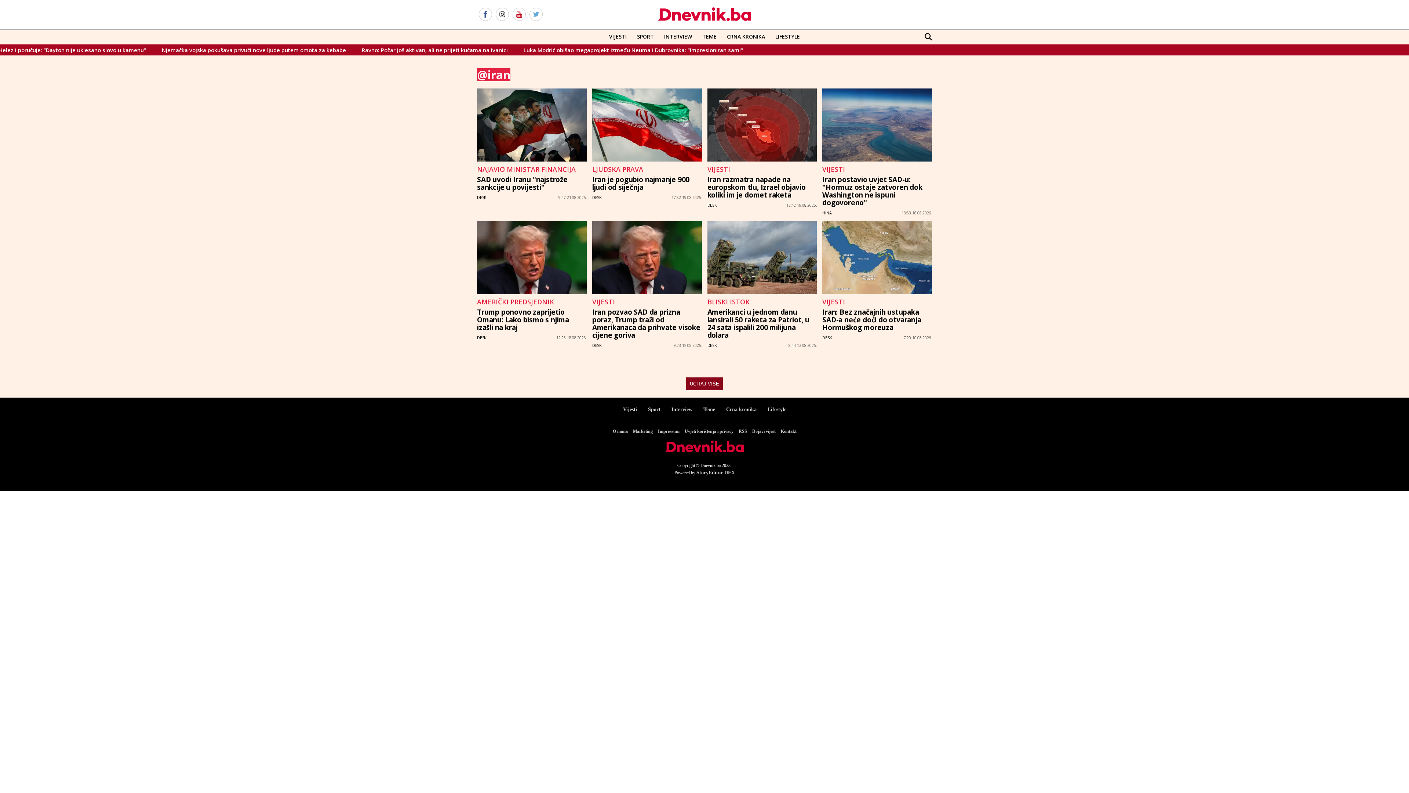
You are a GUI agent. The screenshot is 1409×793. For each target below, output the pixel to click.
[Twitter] (536, 15)
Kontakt (789, 431)
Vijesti (618, 36)
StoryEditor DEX (715, 472)
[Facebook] (485, 15)
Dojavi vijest (764, 431)
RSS (743, 431)
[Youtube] (519, 15)
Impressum (669, 431)
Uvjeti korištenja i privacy (709, 431)
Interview (678, 36)
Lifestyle (787, 36)
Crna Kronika (746, 36)
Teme (709, 36)
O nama (620, 431)
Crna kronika (741, 409)
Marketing (643, 431)
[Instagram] (502, 15)
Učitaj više (704, 384)
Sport (645, 36)
